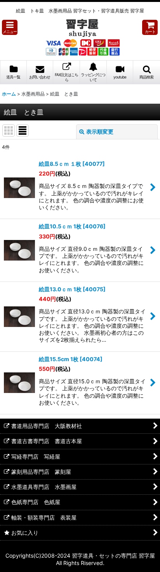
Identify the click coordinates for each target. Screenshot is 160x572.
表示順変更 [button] (99, 131)
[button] (9, 27)
